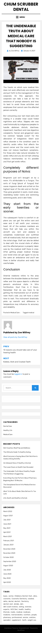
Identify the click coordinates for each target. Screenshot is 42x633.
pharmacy (7, 617)
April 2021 (7, 532)
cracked (31, 599)
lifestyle (6, 612)
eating (21, 607)
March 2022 (7, 511)
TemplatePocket (24, 628)
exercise (28, 607)
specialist (7, 620)
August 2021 (8, 516)
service (25, 617)
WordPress (21, 630)
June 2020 (7, 574)
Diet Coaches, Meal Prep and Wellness (16, 448)
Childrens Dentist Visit (23, 596)
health (21, 609)
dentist (17, 601)
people (34, 615)
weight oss (32, 620)
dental (10, 601)
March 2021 (7, 536)
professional (17, 617)
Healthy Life (7, 430)
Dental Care (7, 426)
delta (5, 601)
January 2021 (8, 545)
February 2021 (8, 541)
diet (21, 604)
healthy (27, 609)
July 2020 (7, 570)
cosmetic (7, 599)
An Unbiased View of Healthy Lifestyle (17, 463)
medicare (26, 612)
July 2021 (7, 520)
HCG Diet (14, 609)
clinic (35, 596)
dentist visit (8, 604)
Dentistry (25, 601)
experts (6, 609)
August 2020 (8, 566)
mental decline (17, 615)
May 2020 (7, 578)
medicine (6, 615)
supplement (16, 620)
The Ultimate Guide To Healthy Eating (17, 452)
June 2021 (7, 524)
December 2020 (9, 549)
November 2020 (9, 553)
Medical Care (15, 313)
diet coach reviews (10, 607)
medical (31, 313)
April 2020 (7, 582)
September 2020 (9, 561)
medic (13, 612)
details (16, 604)
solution (32, 617)
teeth (24, 620)
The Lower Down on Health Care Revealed (18, 467)
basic (5, 596)
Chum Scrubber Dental (21, 6)
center (11, 596)
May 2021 (6, 528)
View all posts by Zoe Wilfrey (15, 337)
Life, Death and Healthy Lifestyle (15, 498)
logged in (18, 374)
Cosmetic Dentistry (19, 599)
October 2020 (8, 557)
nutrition (27, 615)
